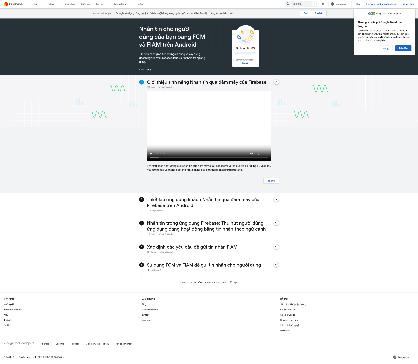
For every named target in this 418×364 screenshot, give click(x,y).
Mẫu (6, 314)
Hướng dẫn (9, 304)
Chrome (60, 343)
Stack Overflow (288, 309)
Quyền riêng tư (26, 357)
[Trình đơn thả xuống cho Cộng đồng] (130, 4)
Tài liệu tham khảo (13, 309)
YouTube (146, 320)
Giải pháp (70, 3)
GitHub (7, 325)
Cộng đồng (120, 3)
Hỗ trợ (140, 3)
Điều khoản (9, 357)
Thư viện (8, 320)
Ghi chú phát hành (289, 320)
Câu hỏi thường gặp (290, 325)
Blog (358, 3)
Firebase (75, 343)
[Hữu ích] (230, 282)
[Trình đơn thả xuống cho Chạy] (58, 4)
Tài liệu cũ (285, 330)
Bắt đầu (403, 48)
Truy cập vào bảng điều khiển (381, 3)
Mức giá (85, 3)
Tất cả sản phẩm (124, 343)
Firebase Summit (150, 309)
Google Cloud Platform (98, 343)
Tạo (36, 3)
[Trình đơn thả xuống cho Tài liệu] (107, 4)
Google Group (287, 314)
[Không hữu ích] (235, 282)
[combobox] (301, 4)
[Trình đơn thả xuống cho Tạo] (41, 4)
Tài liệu (99, 3)
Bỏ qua (271, 180)
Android (45, 343)
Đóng (386, 48)
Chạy (51, 3)
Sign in (245, 62)
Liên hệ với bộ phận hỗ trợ (293, 304)
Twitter (145, 314)
